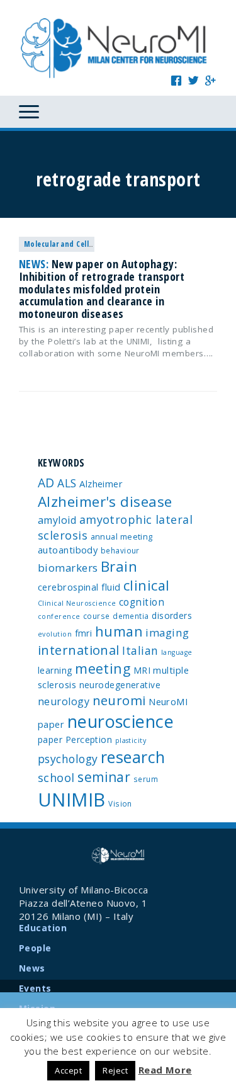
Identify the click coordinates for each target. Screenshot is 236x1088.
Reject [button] (115, 1070)
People (35, 948)
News (32, 968)
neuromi (119, 700)
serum (145, 779)
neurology (63, 701)
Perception (89, 739)
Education (43, 928)
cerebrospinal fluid (79, 587)
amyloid (57, 520)
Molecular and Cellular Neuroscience (88, 244)
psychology (68, 758)
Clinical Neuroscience (77, 603)
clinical (146, 585)
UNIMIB (72, 799)
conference (59, 616)
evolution (55, 634)
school (56, 777)
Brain (119, 566)
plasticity (131, 740)
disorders (172, 615)
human (119, 631)
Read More (165, 1069)
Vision (120, 803)
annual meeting (122, 536)
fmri (84, 633)
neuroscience (120, 721)
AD (46, 482)
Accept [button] (68, 1070)
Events (35, 988)
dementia (131, 616)
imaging (167, 632)
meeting (102, 668)
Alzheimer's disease (105, 501)
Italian (140, 650)
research (133, 757)
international (79, 650)
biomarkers (68, 567)
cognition (141, 602)
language (177, 652)
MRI (141, 670)
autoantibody (68, 549)
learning (55, 670)
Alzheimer (101, 483)
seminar (103, 777)
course (96, 616)
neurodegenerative (120, 685)
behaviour (120, 550)
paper (50, 739)
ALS (66, 482)
